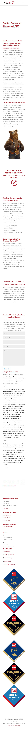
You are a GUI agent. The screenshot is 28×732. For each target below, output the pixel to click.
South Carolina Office (11, 498)
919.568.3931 (6, 520)
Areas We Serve (7, 494)
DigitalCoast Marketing (14, 725)
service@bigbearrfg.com (9, 485)
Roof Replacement (9, 554)
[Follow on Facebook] (4, 490)
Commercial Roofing (9, 564)
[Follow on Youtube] (9, 490)
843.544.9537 (6, 508)
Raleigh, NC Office (10, 512)
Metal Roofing (8, 558)
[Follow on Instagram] (7, 490)
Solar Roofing (7, 561)
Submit (6, 369)
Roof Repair (7, 551)
